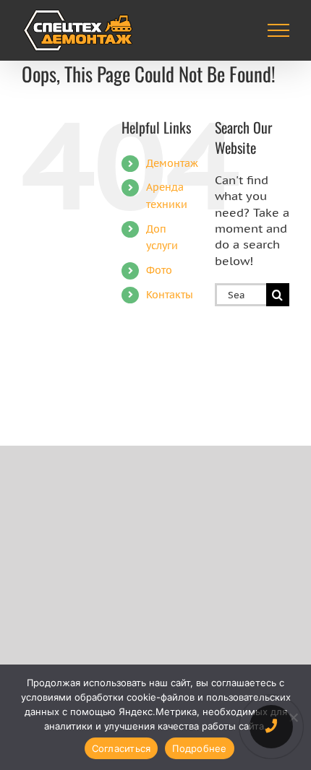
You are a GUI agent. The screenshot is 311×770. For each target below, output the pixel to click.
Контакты (169, 294)
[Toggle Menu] (279, 30)
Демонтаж (172, 163)
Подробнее (199, 748)
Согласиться (121, 748)
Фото (159, 270)
